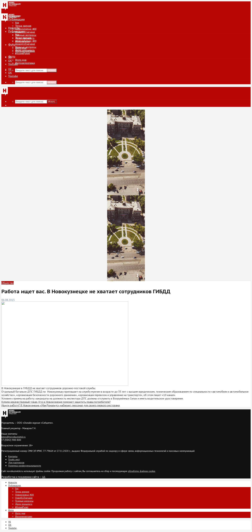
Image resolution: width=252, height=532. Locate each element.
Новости (14, 28)
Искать (51, 70)
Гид (17, 34)
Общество (7, 283)
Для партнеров (16, 462)
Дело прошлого (24, 50)
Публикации (16, 31)
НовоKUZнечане (25, 32)
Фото (11, 44)
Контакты (12, 456)
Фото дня (20, 60)
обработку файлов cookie (141, 471)
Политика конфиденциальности (24, 465)
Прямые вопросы (25, 35)
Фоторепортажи (25, 63)
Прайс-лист (14, 459)
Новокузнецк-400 (25, 29)
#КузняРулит (22, 53)
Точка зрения (23, 25)
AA (43, 476)
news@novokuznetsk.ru (13, 436)
